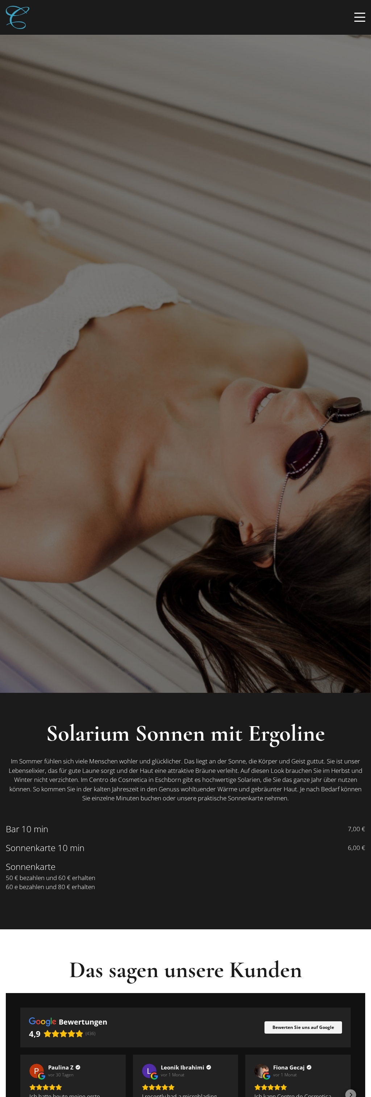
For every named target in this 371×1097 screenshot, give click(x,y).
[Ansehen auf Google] (36, 1071)
